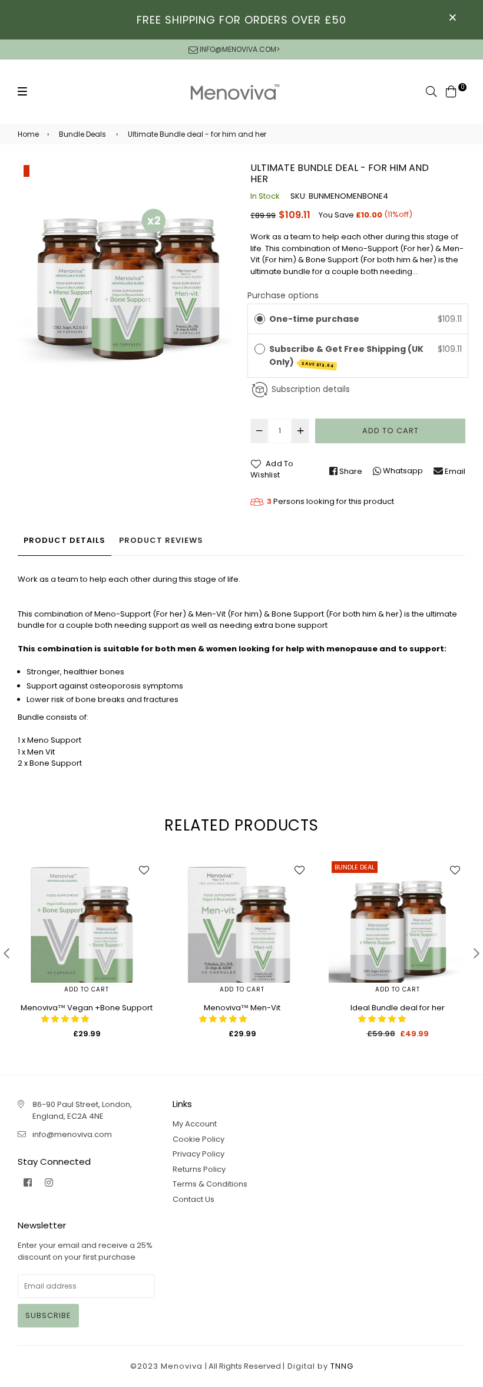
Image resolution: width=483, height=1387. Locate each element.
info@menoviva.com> (239, 49)
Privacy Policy (198, 1153)
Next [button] (476, 953)
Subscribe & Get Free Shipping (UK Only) (346, 356)
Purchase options (283, 295)
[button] (66, 1018)
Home (28, 134)
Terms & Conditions (210, 1184)
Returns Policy (199, 1169)
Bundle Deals (82, 134)
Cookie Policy (198, 1139)
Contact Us (193, 1199)
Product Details (64, 540)
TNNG (341, 1366)
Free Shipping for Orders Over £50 (241, 19)
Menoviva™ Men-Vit (242, 1007)
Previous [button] (6, 953)
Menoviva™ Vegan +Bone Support (87, 1007)
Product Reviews (161, 540)
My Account (195, 1123)
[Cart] (451, 90)
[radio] (259, 318)
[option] (125, 268)
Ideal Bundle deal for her (397, 1007)
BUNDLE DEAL (355, 867)
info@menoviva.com (72, 1134)
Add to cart (86, 989)
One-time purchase (314, 319)
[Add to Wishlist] (144, 870)
